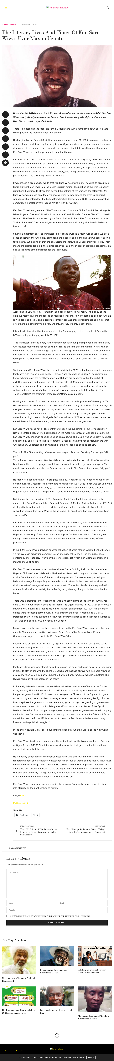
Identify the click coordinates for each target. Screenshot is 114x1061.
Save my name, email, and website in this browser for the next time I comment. (50, 916)
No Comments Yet (17, 848)
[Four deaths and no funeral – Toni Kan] (57, 996)
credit (23, 795)
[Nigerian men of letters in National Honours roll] (19, 960)
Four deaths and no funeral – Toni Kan (56, 1011)
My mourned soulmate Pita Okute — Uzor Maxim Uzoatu (94, 1017)
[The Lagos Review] (57, 7)
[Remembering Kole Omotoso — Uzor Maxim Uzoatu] (57, 956)
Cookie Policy (78, 1057)
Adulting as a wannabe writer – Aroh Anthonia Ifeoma (92, 971)
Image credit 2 (21, 802)
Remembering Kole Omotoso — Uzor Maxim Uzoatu (54, 971)
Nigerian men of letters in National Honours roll (18, 979)
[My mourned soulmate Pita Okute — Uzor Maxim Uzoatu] (95, 999)
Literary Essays (9, 24)
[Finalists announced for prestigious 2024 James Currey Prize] (19, 996)
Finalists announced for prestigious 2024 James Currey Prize (18, 1011)
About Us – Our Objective (15, 1051)
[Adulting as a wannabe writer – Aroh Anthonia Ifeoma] (95, 956)
